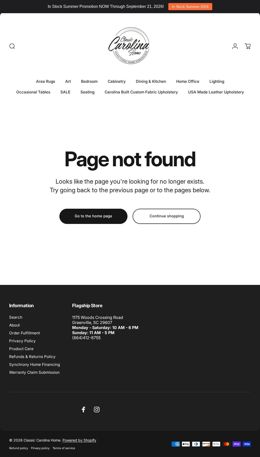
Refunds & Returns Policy (32, 356)
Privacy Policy (22, 340)
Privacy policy (40, 448)
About (14, 325)
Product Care (21, 348)
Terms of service (64, 448)
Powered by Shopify (79, 440)
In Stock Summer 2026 (190, 7)
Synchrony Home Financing (34, 364)
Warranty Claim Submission (34, 372)
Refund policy (18, 448)
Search (15, 317)
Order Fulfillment (24, 333)
